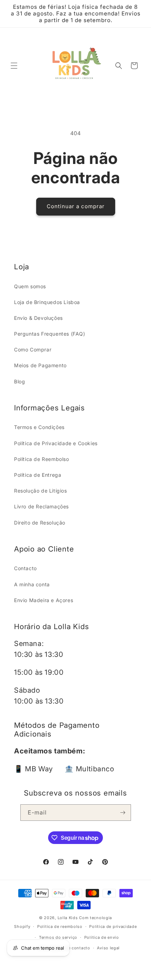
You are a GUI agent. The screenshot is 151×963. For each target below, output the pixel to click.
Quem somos (30, 286)
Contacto (25, 568)
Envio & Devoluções (38, 318)
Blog (19, 381)
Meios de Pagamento (40, 365)
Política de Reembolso (41, 459)
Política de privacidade (113, 926)
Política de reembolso (60, 926)
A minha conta (32, 584)
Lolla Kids (68, 917)
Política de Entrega (37, 475)
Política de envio (101, 937)
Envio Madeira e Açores (43, 600)
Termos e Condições (39, 427)
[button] (14, 65)
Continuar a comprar (76, 206)
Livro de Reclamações (41, 506)
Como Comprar (32, 349)
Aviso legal (108, 947)
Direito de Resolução (39, 523)
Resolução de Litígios (40, 491)
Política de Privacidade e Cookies (56, 443)
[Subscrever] (123, 812)
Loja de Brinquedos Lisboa (47, 302)
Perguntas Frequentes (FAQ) (49, 334)
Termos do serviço (58, 937)
